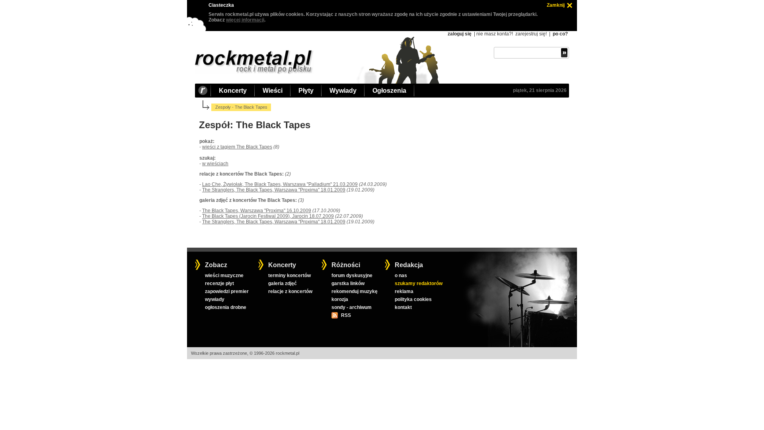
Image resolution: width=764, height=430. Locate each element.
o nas (401, 275)
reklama (404, 291)
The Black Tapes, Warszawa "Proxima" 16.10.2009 (256, 210)
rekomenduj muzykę (354, 291)
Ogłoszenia (389, 90)
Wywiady (343, 90)
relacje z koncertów (290, 291)
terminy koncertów (289, 275)
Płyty (306, 90)
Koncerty (233, 90)
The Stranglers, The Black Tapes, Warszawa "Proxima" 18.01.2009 (273, 190)
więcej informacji (245, 20)
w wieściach (215, 163)
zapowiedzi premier (227, 291)
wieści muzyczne (224, 275)
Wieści (273, 90)
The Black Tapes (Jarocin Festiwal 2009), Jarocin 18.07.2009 (268, 216)
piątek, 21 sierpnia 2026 (540, 90)
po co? (560, 34)
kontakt (403, 307)
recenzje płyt (219, 283)
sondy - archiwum (351, 307)
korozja (339, 299)
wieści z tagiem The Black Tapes (237, 147)
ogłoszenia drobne (225, 307)
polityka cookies (413, 299)
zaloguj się (460, 34)
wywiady (214, 299)
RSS (346, 315)
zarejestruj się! (531, 34)
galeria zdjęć (282, 283)
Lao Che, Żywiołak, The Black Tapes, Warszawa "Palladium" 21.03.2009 (280, 184)
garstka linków (347, 283)
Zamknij (556, 5)
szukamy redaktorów (418, 283)
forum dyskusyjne (351, 275)
